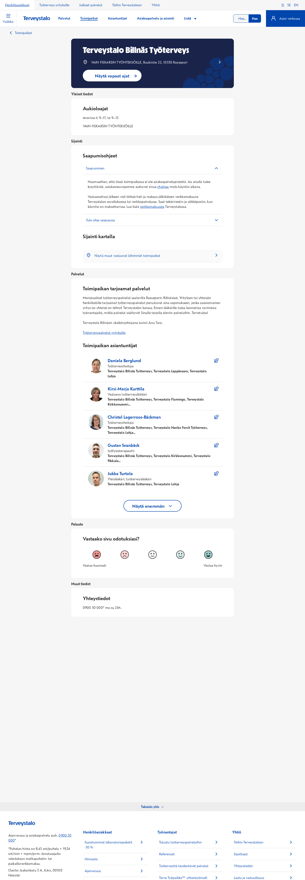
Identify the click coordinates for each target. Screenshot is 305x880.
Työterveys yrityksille (54, 5)
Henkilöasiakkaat (17, 5)
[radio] (97, 554)
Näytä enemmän (148, 506)
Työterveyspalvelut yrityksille (104, 333)
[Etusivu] (36, 18)
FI (283, 5)
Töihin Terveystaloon (127, 5)
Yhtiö (156, 5)
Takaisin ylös (150, 807)
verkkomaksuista (152, 207)
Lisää (188, 18)
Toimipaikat (23, 33)
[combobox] (247, 18)
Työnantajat (167, 832)
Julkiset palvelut (90, 5)
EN (296, 5)
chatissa (163, 187)
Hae (255, 18)
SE (289, 5)
